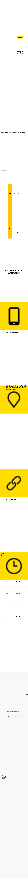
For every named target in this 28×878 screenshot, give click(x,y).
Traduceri (10, 132)
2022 (2, 170)
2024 (20, 169)
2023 (22, 169)
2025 (17, 169)
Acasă (6, 132)
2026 (14, 169)
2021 (5, 170)
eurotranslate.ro (11, 499)
